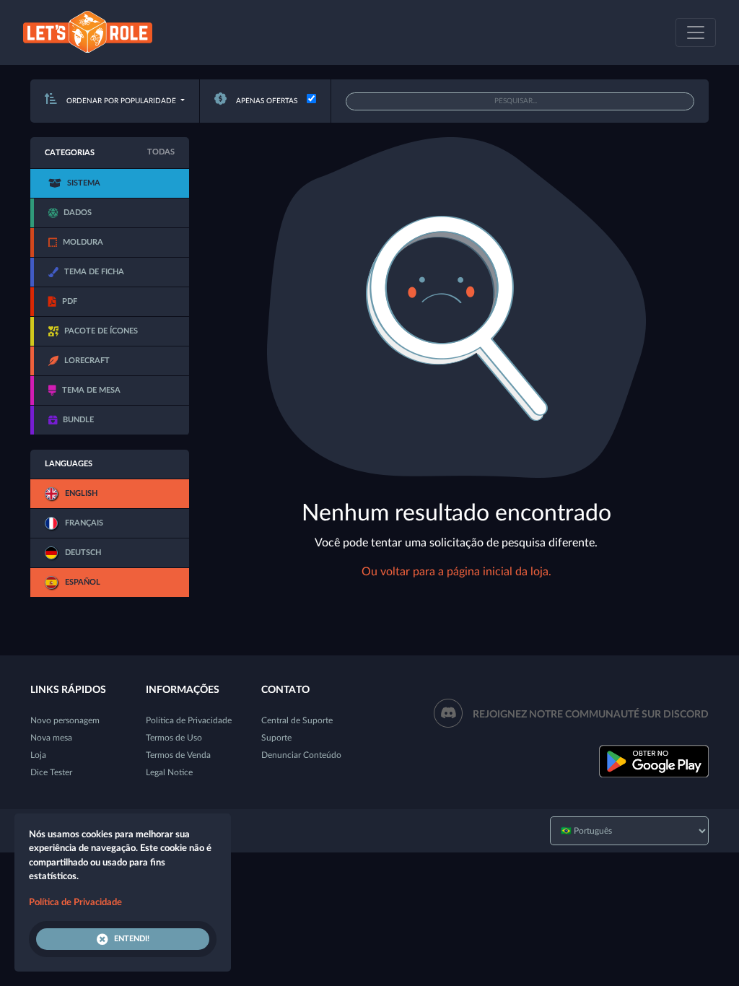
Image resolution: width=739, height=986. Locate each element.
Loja (38, 755)
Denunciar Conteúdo (301, 755)
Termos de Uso (174, 737)
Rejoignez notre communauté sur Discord (591, 715)
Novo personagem (65, 720)
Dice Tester (51, 772)
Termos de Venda (178, 755)
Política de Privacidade (189, 720)
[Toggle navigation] (695, 32)
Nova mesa (51, 737)
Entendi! (131, 939)
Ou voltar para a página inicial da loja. (456, 571)
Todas (161, 152)
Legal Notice (169, 772)
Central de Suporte (297, 720)
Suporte (276, 737)
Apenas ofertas (265, 101)
